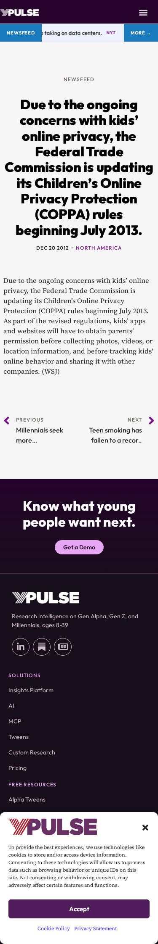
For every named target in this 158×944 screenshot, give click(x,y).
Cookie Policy (53, 928)
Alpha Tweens (27, 799)
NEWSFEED (79, 79)
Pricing (17, 768)
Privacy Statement (95, 928)
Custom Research (31, 752)
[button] (145, 827)
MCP (14, 721)
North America (98, 248)
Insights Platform (31, 690)
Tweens (18, 737)
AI (11, 705)
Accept (79, 909)
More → (141, 33)
